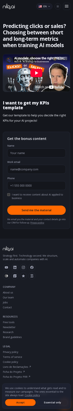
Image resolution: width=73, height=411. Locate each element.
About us (8, 292)
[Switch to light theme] (58, 6)
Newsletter (9, 327)
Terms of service (12, 357)
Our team (8, 297)
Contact (7, 307)
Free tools (9, 322)
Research (8, 332)
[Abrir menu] (66, 6)
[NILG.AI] (9, 6)
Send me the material (36, 210)
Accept (20, 402)
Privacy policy (37, 222)
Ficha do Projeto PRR (16, 376)
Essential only (52, 402)
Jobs (5, 302)
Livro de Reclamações (17, 367)
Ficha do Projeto (14, 371)
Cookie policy (10, 362)
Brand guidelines (12, 337)
